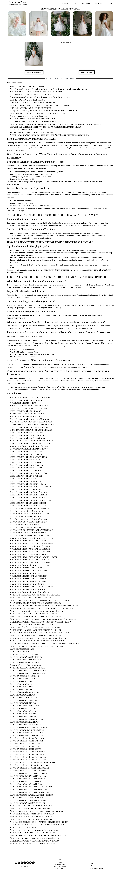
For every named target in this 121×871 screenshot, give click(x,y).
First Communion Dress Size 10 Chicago (28, 438)
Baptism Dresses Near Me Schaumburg (28, 797)
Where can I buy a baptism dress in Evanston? (31, 819)
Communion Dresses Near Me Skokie (27, 584)
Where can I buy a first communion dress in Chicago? (35, 595)
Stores (109, 3)
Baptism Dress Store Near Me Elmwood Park (31, 786)
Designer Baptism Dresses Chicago (26, 665)
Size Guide (86, 3)
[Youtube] (16, 862)
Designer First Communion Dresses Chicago (31, 430)
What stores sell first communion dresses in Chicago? (36, 603)
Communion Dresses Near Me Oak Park (28, 581)
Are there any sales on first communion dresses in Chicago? (38, 638)
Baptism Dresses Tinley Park (23, 703)
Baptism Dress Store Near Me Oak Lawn (28, 789)
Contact (98, 3)
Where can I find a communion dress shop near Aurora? (36, 616)
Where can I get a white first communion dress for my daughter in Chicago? (46, 605)
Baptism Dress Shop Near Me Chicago (27, 673)
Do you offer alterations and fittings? (28, 116)
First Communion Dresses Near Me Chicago (30, 419)
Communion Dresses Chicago (24, 403)
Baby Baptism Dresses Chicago (24, 654)
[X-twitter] (19, 862)
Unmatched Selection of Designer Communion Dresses (36, 91)
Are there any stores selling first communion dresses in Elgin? (40, 622)
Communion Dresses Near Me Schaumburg (30, 570)
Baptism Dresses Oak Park (22, 681)
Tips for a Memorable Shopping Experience (30, 108)
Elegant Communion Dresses (18, 4)
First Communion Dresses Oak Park (27, 467)
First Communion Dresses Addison (26, 476)
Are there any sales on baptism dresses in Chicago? (34, 841)
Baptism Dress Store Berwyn (23, 716)
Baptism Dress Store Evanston (24, 705)
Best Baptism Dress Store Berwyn (26, 749)
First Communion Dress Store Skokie (27, 497)
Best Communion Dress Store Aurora (27, 511)
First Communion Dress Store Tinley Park (30, 505)
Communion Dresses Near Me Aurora (27, 567)
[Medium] (33, 862)
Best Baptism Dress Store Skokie (25, 743)
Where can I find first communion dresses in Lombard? (35, 627)
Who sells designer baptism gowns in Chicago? (32, 816)
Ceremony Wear (17, 2)
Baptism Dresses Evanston (22, 678)
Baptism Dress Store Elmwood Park (27, 719)
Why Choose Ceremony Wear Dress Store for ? (49, 89)
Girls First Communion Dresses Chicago (29, 405)
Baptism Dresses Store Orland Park (27, 732)
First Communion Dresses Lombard (26, 465)
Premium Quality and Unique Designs (27, 100)
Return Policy (60, 864)
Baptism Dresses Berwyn (21, 689)
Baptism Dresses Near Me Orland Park (28, 800)
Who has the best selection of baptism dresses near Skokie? (39, 822)
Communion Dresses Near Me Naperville (29, 565)
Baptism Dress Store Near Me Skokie (27, 778)
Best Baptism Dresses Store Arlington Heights (32, 762)
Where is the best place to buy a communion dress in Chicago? (40, 600)
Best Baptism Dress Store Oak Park (26, 741)
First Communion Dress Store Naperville (30, 481)
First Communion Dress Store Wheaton (28, 492)
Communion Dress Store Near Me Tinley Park (31, 562)
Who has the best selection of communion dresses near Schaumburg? (43, 619)
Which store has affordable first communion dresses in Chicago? (41, 608)
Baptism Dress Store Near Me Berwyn (28, 784)
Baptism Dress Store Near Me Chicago (28, 670)
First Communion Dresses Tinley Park (28, 478)
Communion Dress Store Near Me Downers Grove (33, 557)
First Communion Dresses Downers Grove (30, 473)
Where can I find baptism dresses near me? (30, 808)
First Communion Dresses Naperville (28, 451)
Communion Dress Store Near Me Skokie (29, 554)
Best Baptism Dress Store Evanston (27, 738)
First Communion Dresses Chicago (26, 400)
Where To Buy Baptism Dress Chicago (27, 668)
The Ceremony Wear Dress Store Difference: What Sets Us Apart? (41, 97)
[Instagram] (24, 862)
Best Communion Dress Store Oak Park (28, 524)
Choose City (24, 866)
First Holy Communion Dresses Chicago (29, 408)
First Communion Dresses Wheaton (27, 462)
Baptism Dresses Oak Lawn (22, 695)
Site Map (91, 863)
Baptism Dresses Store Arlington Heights (30, 727)
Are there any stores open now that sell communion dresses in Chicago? (45, 643)
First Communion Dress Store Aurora (28, 484)
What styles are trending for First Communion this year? (38, 113)
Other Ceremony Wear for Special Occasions (31, 132)
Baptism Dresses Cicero (21, 686)
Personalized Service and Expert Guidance (30, 94)
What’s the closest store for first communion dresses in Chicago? (42, 632)
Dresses (65, 3)
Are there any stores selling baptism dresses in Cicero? (37, 824)
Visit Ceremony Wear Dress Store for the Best (49, 135)
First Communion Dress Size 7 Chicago (28, 432)
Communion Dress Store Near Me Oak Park (30, 551)
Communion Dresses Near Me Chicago (28, 416)
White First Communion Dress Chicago (28, 413)
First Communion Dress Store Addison (28, 503)
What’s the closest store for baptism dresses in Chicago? (38, 835)
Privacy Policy (60, 868)
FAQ (76, 3)
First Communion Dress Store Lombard (28, 495)
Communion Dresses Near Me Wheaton (28, 576)
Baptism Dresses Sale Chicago (24, 662)
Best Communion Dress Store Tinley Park (29, 535)
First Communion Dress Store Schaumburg (30, 486)
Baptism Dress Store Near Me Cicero (27, 781)
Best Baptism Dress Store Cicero (25, 746)
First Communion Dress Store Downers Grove (32, 500)
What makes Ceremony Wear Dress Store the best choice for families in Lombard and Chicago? (55, 124)
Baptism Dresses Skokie (21, 684)
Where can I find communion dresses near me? (32, 597)
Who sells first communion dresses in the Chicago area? (37, 640)
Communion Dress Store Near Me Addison (29, 559)
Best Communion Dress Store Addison (28, 532)
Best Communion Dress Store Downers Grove (31, 530)
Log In (90, 866)
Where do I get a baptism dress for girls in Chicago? (35, 838)
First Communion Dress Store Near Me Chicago (32, 443)
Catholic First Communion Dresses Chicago (31, 422)
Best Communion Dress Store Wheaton (28, 519)
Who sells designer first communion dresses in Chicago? (37, 611)
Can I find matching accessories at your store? (32, 118)
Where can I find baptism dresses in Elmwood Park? (34, 830)
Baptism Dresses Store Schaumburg (27, 730)
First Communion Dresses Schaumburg (28, 457)
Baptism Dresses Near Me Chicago (26, 657)
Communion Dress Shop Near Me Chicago (29, 446)
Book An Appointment (95, 868)
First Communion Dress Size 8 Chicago (28, 435)
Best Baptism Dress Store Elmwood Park (29, 751)
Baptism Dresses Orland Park (24, 700)
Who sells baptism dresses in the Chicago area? (33, 843)
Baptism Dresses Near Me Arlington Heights (31, 795)
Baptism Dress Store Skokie (23, 711)
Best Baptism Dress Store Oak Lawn (27, 754)
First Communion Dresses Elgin (25, 459)
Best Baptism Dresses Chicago (24, 676)
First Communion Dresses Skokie (25, 470)
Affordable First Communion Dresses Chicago (32, 424)
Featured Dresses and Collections (26, 129)
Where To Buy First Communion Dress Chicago (32, 440)
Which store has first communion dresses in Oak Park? (36, 630)
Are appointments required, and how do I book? (33, 121)
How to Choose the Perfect (39, 105)
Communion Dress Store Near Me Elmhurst (30, 397)
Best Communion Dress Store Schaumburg (30, 513)
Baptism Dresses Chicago (22, 649)
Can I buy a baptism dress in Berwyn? (27, 827)
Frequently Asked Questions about (44, 110)
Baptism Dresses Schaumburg (24, 697)
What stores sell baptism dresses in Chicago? (32, 814)
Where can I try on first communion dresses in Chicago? (36, 646)
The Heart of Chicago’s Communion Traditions (32, 102)
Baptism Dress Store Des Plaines (25, 724)
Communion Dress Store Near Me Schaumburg (32, 543)
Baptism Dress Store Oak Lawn (24, 722)
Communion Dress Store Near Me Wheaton (30, 546)
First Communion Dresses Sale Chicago (29, 427)
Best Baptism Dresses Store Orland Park (29, 768)
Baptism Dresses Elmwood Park (25, 692)
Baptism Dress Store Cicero (23, 713)
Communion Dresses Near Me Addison (27, 589)
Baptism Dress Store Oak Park (24, 708)
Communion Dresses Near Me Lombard (28, 578)
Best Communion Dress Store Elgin (27, 516)
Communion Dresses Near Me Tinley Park (29, 592)
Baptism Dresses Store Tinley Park (26, 735)
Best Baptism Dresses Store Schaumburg (29, 765)
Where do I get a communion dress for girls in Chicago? (37, 635)
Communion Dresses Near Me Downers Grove (31, 586)
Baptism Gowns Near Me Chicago (25, 659)
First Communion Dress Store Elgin (27, 489)
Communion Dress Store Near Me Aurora (29, 540)
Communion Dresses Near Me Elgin (26, 573)
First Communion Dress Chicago (25, 411)
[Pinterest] (22, 862)
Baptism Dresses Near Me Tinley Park (27, 803)
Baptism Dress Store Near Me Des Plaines (29, 792)
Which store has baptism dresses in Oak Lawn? (32, 832)
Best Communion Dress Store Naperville (29, 508)
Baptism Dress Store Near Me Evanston (28, 773)
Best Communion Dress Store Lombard (28, 522)
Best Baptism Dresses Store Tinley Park (29, 770)
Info (95, 859)
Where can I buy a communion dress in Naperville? (34, 613)
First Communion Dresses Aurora (26, 454)
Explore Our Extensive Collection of (45, 127)
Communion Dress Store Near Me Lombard (30, 549)
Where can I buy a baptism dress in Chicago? (31, 805)
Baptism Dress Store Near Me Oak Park (28, 776)
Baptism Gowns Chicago (21, 651)
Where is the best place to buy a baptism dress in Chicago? (38, 811)
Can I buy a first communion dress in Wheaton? (32, 624)
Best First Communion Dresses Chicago (29, 449)
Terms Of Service (60, 866)
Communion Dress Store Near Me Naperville (31, 538)
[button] (66, 3)
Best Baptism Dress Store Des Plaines (28, 757)
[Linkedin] (30, 862)
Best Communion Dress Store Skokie (27, 527)
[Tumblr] (27, 862)
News (60, 862)
